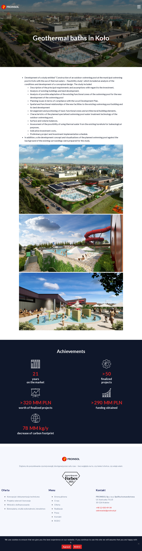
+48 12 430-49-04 (104, 507)
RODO (77, 547)
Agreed (66, 547)
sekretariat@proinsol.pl (106, 510)
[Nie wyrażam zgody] (138, 543)
